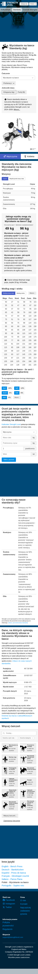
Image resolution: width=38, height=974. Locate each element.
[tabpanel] (19, 196)
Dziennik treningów (30, 10)
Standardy (17, 10)
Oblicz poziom (8, 460)
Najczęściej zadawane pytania (25, 910)
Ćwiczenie (6, 73)
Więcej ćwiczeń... (9, 816)
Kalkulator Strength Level (11, 424)
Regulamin (7, 929)
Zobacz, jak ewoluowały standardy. (18, 623)
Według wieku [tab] (21, 293)
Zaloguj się (24, 4)
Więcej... (17, 109)
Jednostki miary (8, 88)
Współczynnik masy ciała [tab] (17, 178)
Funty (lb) (21, 92)
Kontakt (23, 904)
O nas (23, 900)
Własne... (32, 293)
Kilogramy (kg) (8, 92)
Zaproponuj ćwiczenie (11, 821)
